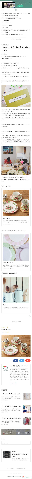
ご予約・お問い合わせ (16, 39)
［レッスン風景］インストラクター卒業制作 (11, 406)
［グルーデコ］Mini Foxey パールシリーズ (11, 394)
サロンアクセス (5, 332)
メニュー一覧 (4, 327)
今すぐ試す (20, 6)
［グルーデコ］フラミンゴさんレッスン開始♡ (12, 418)
